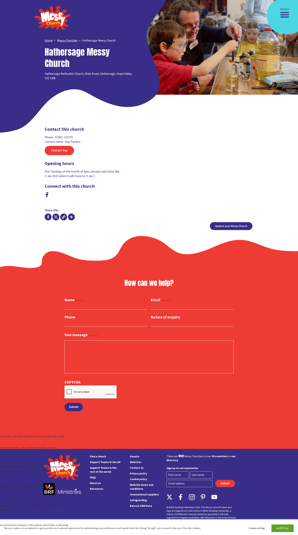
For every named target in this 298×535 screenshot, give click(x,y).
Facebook (47, 194)
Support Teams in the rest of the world (103, 470)
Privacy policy (138, 473)
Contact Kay (59, 150)
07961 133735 (64, 137)
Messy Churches (67, 40)
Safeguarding (138, 500)
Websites (135, 462)
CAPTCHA (72, 382)
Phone (69, 317)
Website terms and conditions (141, 487)
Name (74, 300)
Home (49, 40)
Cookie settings (257, 528)
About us (95, 483)
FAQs (93, 477)
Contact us (137, 468)
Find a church (98, 456)
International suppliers (144, 494)
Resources (96, 489)
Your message (81, 335)
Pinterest (203, 497)
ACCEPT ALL (282, 528)
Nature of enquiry (165, 317)
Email (160, 300)
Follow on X (169, 497)
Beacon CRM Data (141, 506)
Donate (134, 456)
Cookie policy (138, 479)
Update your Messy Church (231, 226)
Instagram (192, 497)
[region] (149, 527)
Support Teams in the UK (105, 462)
